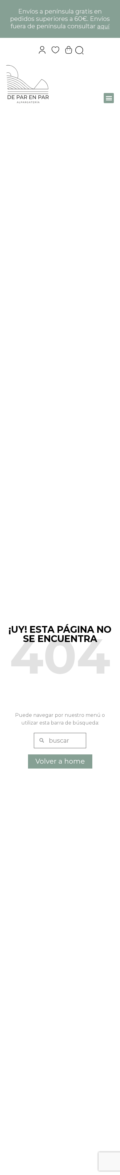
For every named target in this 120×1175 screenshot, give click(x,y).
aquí (103, 26)
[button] (109, 98)
